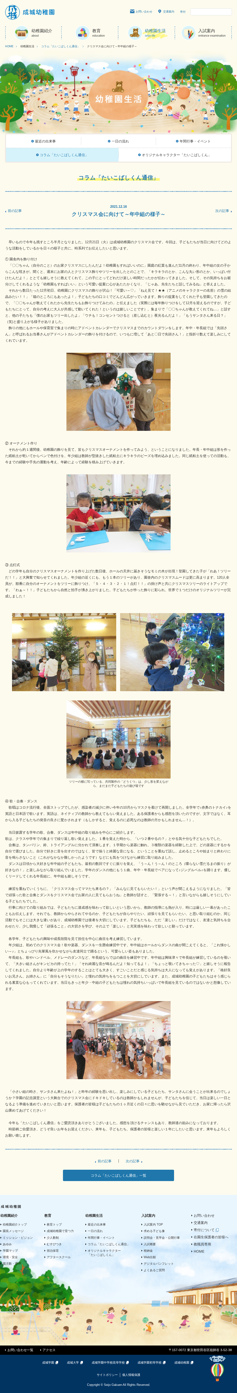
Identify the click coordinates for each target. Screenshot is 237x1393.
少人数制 (53, 1237)
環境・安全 (10, 1257)
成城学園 (48, 1362)
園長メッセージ (13, 1231)
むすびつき (54, 1244)
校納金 (148, 1250)
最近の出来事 (97, 1224)
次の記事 (222, 211)
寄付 (183, 11)
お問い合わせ (144, 11)
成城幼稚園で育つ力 (60, 1231)
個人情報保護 (131, 1375)
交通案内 (168, 11)
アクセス (49, 1350)
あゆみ (7, 1244)
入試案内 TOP (153, 1224)
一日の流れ (95, 1231)
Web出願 (150, 1257)
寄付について (204, 1230)
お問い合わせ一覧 (20, 1350)
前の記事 (15, 211)
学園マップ (10, 1250)
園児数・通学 (12, 1263)
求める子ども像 (154, 1231)
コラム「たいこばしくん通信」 (60, 46)
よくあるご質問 (154, 1270)
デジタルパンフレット (159, 1263)
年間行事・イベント (101, 1237)
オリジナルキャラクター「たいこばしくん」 (104, 1253)
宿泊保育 (53, 1250)
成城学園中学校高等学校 (108, 1362)
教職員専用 (202, 1244)
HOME (9, 46)
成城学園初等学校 (149, 1362)
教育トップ (54, 1224)
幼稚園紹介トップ (15, 1224)
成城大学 (73, 1362)
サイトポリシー (107, 1375)
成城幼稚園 (181, 1362)
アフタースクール (59, 1257)
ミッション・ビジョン (18, 1237)
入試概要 (150, 1244)
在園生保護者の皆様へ (211, 1237)
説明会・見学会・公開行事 (162, 1237)
